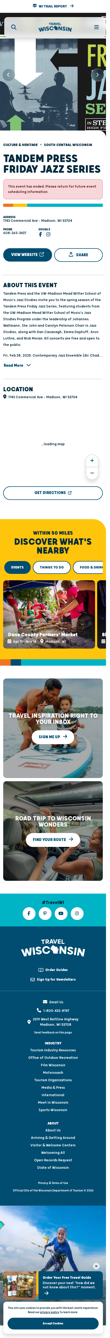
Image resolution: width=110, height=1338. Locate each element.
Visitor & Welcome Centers (53, 1138)
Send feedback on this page (53, 1025)
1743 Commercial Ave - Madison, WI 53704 (37, 216)
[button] (53, 6)
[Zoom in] (92, 456)
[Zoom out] (92, 468)
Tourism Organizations (53, 1073)
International (53, 1088)
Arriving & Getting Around (53, 1130)
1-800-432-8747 (56, 1003)
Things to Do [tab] (52, 563)
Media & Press (53, 1080)
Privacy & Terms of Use (53, 1176)
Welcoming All (53, 1145)
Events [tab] (17, 563)
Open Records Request (53, 1153)
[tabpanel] (53, 608)
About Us (53, 1123)
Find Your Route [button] (50, 832)
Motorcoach (53, 1065)
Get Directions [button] (50, 488)
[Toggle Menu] (93, 27)
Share (81, 250)
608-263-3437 (14, 228)
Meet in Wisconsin (53, 1095)
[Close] (96, 1266)
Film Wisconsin (53, 1058)
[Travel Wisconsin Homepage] (55, 27)
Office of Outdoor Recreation (53, 1050)
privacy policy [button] (49, 1312)
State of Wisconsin (53, 1160)
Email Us (56, 995)
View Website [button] (24, 250)
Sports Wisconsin (53, 1103)
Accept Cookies (53, 1323)
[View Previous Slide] (8, 72)
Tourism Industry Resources (53, 1043)
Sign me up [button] (50, 729)
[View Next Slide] (97, 72)
